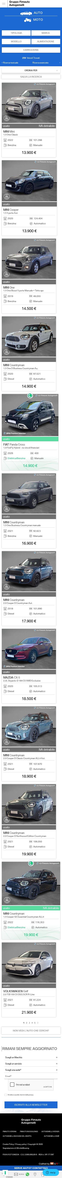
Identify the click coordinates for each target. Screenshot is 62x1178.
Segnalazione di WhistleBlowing (16, 1148)
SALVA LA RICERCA (31, 77)
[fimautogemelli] (28, 1174)
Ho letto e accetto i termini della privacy (20, 1095)
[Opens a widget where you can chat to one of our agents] (50, 1173)
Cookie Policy (8, 1144)
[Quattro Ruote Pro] (57, 1163)
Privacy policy (20, 1144)
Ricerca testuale (10, 62)
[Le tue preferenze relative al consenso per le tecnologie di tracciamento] (5, 1173)
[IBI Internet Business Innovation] (52, 1163)
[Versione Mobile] (4, 3)
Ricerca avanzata (40, 62)
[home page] (35, 3)
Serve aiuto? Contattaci (31, 1168)
